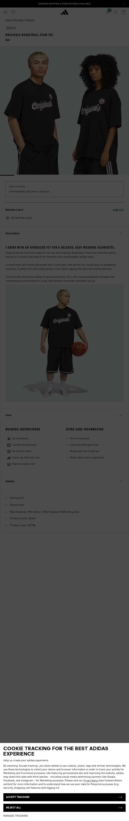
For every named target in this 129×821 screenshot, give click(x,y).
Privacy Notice (90, 780)
